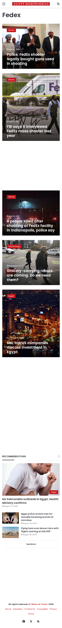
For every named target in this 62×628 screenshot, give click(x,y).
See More (31, 544)
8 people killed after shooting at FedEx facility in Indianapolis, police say (31, 226)
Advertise (17, 609)
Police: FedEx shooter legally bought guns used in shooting (30, 59)
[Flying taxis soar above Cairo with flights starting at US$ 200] (10, 532)
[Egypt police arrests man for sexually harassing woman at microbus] (10, 518)
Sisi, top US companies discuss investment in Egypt (27, 347)
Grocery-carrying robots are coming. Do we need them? (30, 275)
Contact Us (29, 609)
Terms (31, 613)
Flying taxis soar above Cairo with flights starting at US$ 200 (40, 530)
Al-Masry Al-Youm (38, 604)
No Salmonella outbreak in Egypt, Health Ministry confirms (30, 501)
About (8, 609)
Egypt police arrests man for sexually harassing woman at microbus (37, 517)
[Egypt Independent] (31, 4)
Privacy (53, 609)
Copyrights (42, 609)
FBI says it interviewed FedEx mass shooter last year (29, 131)
